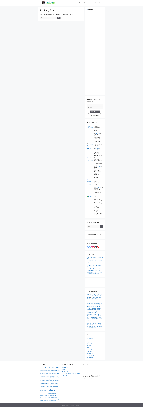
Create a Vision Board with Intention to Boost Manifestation (94, 299)
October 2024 (90, 340)
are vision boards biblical (51, 367)
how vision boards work (43, 380)
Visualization (94, 2)
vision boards (52, 388)
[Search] (58, 18)
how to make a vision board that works (51, 377)
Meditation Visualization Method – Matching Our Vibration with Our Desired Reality (98, 160)
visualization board (43, 392)
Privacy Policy (65, 367)
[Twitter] (90, 247)
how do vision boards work (55, 370)
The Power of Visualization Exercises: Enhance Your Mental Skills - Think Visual (94, 316)
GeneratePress (78, 405)
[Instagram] (92, 247)
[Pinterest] (94, 247)
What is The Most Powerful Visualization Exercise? (94, 319)
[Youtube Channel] (98, 247)
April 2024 (89, 351)
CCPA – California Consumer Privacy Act (71, 373)
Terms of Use (65, 371)
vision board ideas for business (44, 386)
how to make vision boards (55, 379)
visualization (51, 390)
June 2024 (89, 347)
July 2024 (89, 345)
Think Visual (97, 133)
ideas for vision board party (52, 380)
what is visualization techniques (52, 399)
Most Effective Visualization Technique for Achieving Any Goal (93, 311)
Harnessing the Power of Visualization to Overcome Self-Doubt (94, 265)
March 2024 (90, 353)
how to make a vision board (54, 373)
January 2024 (90, 357)
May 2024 (89, 349)
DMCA (63, 369)
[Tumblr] (96, 247)
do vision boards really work (50, 369)
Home (80, 2)
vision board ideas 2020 (54, 384)
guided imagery (48, 370)
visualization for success (43, 393)
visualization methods (43, 395)
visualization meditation (52, 393)
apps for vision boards (44, 367)
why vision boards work (52, 400)
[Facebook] (88, 247)
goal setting (55, 369)
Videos (100, 2)
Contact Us (64, 375)
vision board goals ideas (53, 383)
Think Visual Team (98, 166)
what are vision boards (51, 397)
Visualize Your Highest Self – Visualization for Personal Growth (94, 326)
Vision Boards (86, 2)
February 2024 (90, 355)
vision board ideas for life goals (53, 386)
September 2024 (91, 342)
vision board (54, 381)
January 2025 (90, 338)
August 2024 (90, 343)
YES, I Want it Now (95, 111)
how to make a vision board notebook (48, 376)
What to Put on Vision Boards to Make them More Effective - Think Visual (94, 296)
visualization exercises (52, 392)
